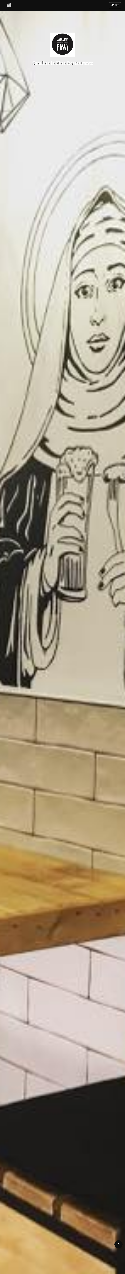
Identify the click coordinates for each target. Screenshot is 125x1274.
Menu (114, 5)
